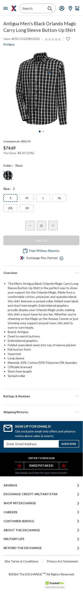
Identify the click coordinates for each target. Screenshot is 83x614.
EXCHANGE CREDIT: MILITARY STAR (30, 494)
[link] (53, 39)
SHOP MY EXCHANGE (20, 503)
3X (27, 208)
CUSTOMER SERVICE (19, 521)
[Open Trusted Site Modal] (54, 584)
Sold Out (41, 240)
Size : (7, 189)
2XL (10, 208)
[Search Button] (50, 8)
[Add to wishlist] (68, 39)
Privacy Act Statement (62, 561)
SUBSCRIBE (68, 443)
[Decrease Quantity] (30, 225)
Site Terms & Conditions (21, 561)
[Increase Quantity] (53, 225)
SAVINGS (10, 485)
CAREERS (10, 512)
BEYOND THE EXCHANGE (23, 548)
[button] (41, 396)
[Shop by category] (6, 8)
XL (59, 198)
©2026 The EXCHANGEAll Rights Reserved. (41, 574)
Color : (8, 165)
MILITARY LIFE (14, 539)
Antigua (8, 44)
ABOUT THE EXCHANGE (22, 530)
